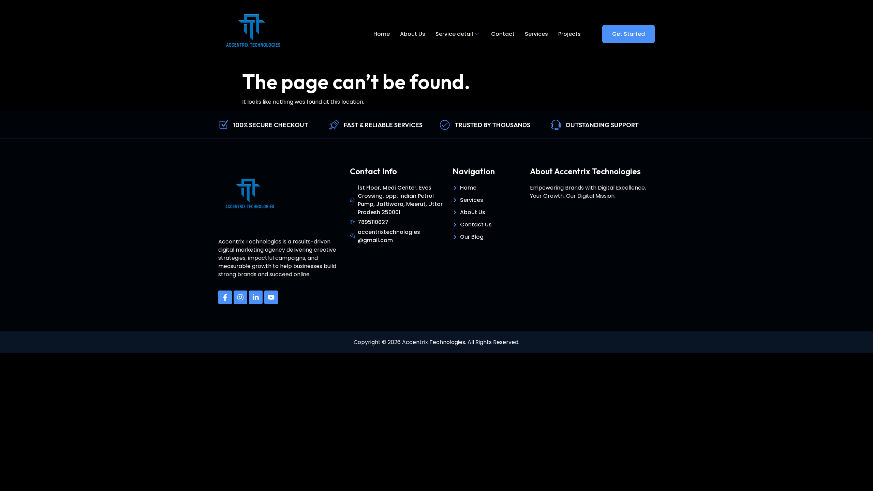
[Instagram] (240, 297)
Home (381, 34)
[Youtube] (271, 297)
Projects (569, 34)
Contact (503, 34)
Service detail (454, 34)
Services (536, 34)
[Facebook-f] (225, 297)
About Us (412, 34)
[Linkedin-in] (256, 297)
